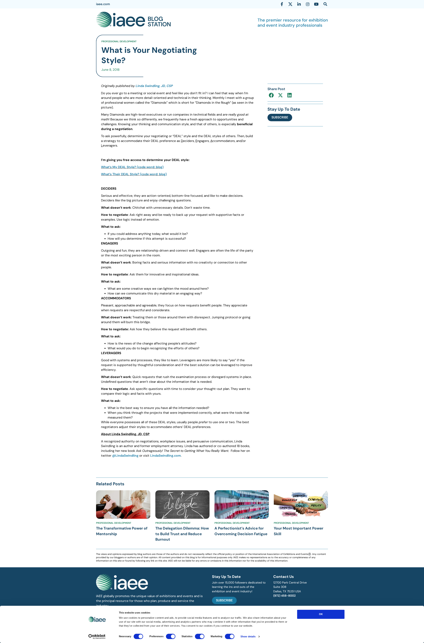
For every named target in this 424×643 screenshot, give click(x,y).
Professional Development (118, 41)
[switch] (170, 636)
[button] (271, 95)
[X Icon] (290, 4)
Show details (248, 636)
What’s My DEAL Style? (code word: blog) (132, 167)
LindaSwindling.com (165, 456)
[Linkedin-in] (298, 4)
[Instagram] (307, 4)
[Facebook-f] (281, 4)
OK (321, 614)
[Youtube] (316, 4)
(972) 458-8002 (284, 595)
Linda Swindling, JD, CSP (154, 86)
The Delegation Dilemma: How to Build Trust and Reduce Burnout (182, 534)
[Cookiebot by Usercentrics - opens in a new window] (96, 636)
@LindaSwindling (125, 456)
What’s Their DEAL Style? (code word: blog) (134, 174)
